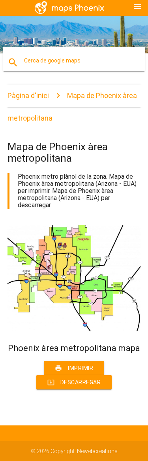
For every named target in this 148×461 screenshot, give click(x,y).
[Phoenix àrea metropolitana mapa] (74, 329)
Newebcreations (97, 451)
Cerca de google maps (52, 60)
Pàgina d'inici (28, 95)
